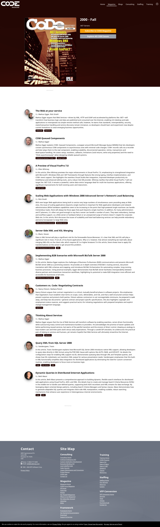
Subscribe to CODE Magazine (98, 31)
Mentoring (103, 472)
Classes (102, 470)
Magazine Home (65, 484)
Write (62, 503)
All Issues (63, 488)
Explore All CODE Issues (98, 36)
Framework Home (66, 511)
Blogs (120, 4)
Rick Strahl (54, 114)
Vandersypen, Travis (46, 346)
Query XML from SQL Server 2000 (54, 342)
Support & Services (66, 517)
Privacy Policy (25, 470)
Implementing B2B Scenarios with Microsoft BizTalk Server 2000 (70, 255)
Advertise (63, 501)
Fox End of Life (104, 503)
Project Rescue (65, 472)
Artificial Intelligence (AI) (68, 460)
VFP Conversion (108, 491)
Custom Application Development (71, 462)
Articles (102, 501)
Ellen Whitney (43, 169)
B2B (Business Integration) (44, 278)
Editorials (39, 130)
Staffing (140, 4)
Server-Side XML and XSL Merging (54, 230)
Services (102, 496)
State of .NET (104, 466)
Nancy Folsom (44, 289)
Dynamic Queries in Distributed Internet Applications (65, 372)
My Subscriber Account (67, 499)
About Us (103, 484)
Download (63, 515)
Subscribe (63, 490)
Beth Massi (42, 376)
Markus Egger (43, 114)
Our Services (104, 482)
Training (149, 4)
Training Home (104, 458)
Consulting (130, 4)
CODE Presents (104, 460)
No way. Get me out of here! (113, 524)
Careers (102, 487)
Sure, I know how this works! (93, 524)
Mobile (62, 492)
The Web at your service (49, 110)
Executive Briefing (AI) (67, 464)
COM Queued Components (50, 138)
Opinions (48, 130)
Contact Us (63, 476)
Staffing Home (104, 480)
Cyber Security (64, 468)
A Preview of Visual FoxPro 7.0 (52, 165)
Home (102, 4)
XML (58, 248)
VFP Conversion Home (107, 494)
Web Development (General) (45, 223)
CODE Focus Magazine (67, 486)
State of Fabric (104, 464)
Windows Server (62, 223)
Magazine (111, 4)
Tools (101, 498)
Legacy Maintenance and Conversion (72, 470)
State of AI (103, 462)
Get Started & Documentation (69, 513)
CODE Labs (63, 474)
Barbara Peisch (56, 289)
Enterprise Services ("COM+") (45, 158)
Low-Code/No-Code (66, 466)
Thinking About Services (49, 315)
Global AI (103, 468)
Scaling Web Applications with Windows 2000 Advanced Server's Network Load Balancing (85, 195)
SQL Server (45, 365)
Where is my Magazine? (68, 497)
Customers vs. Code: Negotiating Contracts (59, 285)
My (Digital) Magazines (67, 495)
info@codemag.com (33, 464)
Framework (66, 507)
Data (37, 365)
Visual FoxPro (62, 158)
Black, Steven (43, 234)
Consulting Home (65, 457)
